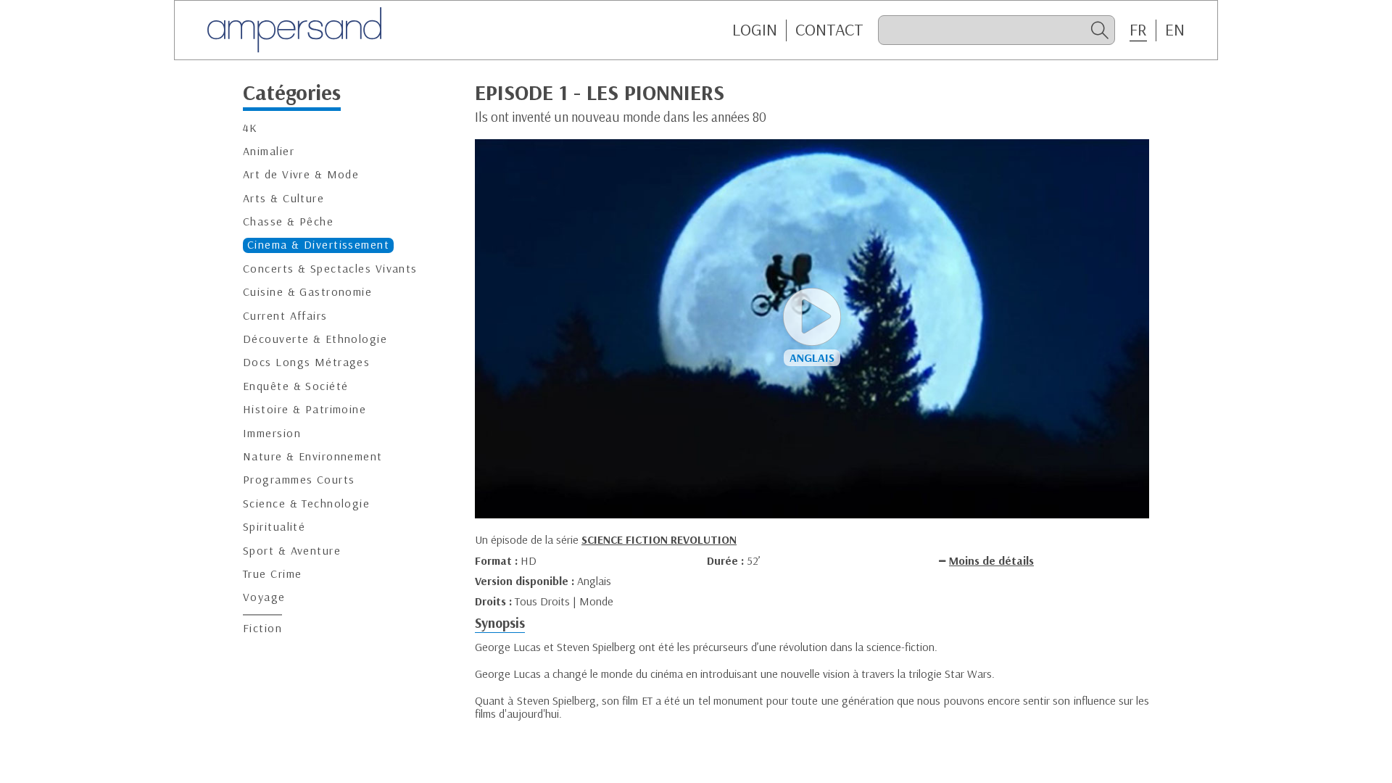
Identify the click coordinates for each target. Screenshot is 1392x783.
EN (1175, 30)
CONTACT (829, 30)
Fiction (262, 628)
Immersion (272, 433)
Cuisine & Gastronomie (307, 292)
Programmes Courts (299, 479)
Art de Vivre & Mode (301, 174)
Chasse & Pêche (288, 221)
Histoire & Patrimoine (304, 409)
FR (1138, 30)
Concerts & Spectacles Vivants (330, 269)
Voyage (264, 597)
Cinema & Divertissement (318, 245)
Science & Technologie (306, 503)
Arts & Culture (283, 198)
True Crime (272, 574)
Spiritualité (274, 527)
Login (754, 30)
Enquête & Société (295, 386)
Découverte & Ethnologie (315, 339)
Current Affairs (285, 316)
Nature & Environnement (313, 456)
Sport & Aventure (292, 551)
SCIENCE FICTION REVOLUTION (659, 539)
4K (250, 128)
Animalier (268, 151)
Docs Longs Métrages (306, 362)
